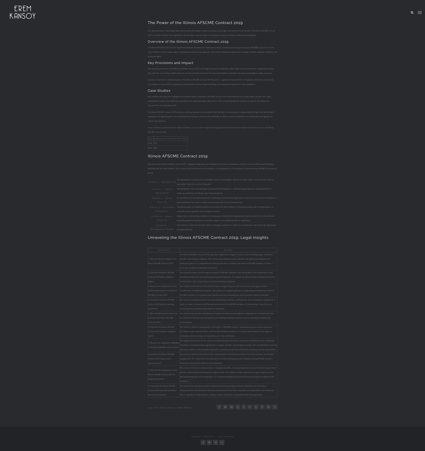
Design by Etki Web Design (225, 436)
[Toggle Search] (412, 12)
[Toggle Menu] (419, 12)
